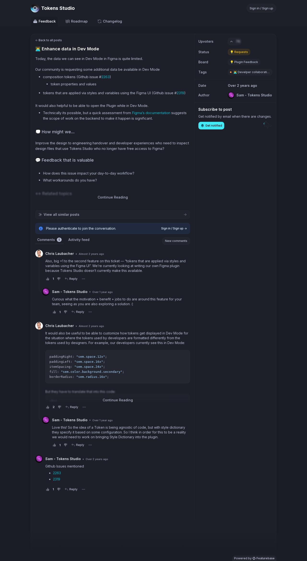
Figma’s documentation (151, 113)
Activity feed (78, 240)
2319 (180, 93)
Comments (48, 240)
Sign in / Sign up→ (174, 228)
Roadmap (79, 21)
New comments (176, 241)
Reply (73, 278)
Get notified (213, 125)
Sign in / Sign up (261, 8)
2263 (105, 77)
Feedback (47, 21)
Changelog (112, 21)
